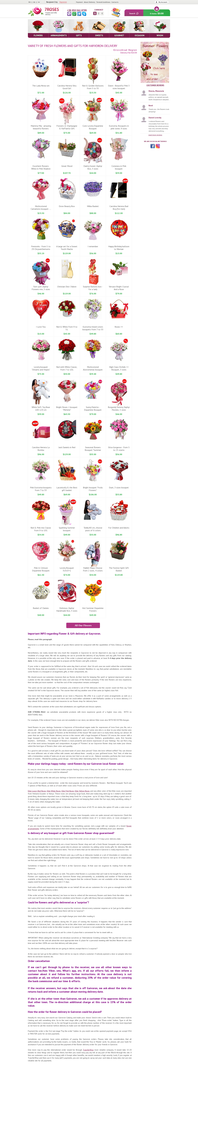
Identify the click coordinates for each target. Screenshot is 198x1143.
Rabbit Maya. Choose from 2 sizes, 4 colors (93, 569)
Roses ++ (119, 326)
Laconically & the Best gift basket (66, 489)
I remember (93, 246)
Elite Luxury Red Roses (37, 791)
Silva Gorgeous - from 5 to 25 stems (119, 448)
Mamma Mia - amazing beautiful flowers (41, 127)
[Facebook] (152, 146)
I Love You (41, 326)
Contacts (114, 2)
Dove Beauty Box (67, 206)
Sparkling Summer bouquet (67, 529)
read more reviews (155, 135)
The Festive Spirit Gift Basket (119, 569)
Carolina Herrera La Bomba (41, 448)
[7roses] (43, 11)
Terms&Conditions (103, 2)
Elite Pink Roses (68, 791)
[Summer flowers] (155, 62)
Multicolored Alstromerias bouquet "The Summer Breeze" (93, 370)
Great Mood (66, 166)
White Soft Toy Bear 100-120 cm (41, 408)
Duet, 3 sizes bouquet (119, 487)
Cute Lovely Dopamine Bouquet (93, 127)
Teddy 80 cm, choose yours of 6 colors (93, 529)
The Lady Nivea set (41, 85)
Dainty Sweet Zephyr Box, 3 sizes (93, 167)
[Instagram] (158, 146)
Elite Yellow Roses (82, 791)
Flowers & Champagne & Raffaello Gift (66, 127)
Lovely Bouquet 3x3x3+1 (67, 569)
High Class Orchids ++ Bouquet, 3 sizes (119, 368)
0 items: (157, 13)
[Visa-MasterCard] (115, 12)
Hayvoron (63, 2)
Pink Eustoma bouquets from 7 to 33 (41, 489)
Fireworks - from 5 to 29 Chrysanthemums (41, 247)
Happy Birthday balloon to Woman (118, 247)
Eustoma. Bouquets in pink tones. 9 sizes (119, 127)
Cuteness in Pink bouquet (119, 167)
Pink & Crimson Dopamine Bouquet (41, 569)
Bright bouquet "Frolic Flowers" (93, 489)
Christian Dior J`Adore (66, 286)
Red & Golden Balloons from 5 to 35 (93, 87)
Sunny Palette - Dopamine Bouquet (93, 408)
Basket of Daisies (41, 608)
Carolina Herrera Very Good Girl (66, 87)
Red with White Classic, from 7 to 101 (66, 368)
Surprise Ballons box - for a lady (93, 288)
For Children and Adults (118, 527)
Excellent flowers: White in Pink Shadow (41, 167)
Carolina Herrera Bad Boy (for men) (119, 207)
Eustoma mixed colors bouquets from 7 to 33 (92, 328)
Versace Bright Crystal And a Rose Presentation (119, 289)
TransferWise (88, 1050)
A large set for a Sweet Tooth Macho (66, 247)
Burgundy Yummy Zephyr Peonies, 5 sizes (119, 408)
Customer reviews (155, 85)
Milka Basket (93, 206)
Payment (79, 2)
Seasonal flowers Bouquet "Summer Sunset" (93, 450)
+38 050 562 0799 (77, 10)
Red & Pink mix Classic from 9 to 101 (41, 529)
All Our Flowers (83, 625)
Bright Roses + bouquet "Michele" (66, 408)
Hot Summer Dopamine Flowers (92, 609)
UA (34, 2)
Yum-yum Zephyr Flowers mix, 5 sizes (41, 288)
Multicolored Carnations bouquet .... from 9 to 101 (41, 209)
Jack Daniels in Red (66, 447)
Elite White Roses (54, 791)
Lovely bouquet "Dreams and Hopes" (41, 368)
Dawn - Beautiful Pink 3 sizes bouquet (119, 87)
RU (30, 2)
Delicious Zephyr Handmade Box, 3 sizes (66, 609)
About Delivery (89, 2)
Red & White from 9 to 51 (66, 328)
